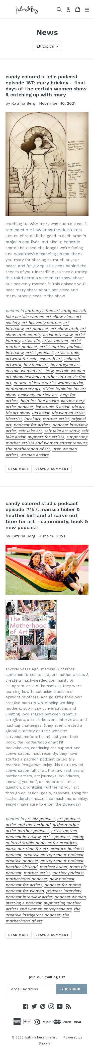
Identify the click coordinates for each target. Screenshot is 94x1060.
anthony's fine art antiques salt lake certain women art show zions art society (46, 316)
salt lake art (30, 430)
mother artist (56, 418)
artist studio (67, 352)
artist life (31, 340)
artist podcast (39, 352)
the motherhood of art (28, 448)
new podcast (61, 878)
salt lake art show (61, 430)
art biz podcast (40, 818)
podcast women (70, 896)
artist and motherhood (28, 824)
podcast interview (63, 890)
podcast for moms (62, 884)
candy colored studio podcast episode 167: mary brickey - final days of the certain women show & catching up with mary (46, 86)
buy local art (35, 364)
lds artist (40, 412)
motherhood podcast (26, 878)
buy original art (65, 364)
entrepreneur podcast (61, 860)
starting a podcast (23, 902)
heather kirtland (21, 866)
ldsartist (14, 418)
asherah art (50, 358)
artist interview (57, 334)
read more (18, 469)
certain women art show (29, 370)
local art (32, 418)
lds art (78, 406)
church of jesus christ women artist (48, 382)
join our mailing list (47, 977)
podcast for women (25, 890)
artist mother (55, 340)
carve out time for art (27, 848)
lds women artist (68, 412)
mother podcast (68, 872)
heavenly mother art (38, 394)
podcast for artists (32, 424)
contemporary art (23, 388)
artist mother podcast (27, 830)
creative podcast (22, 860)
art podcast (36, 328)
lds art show (18, 412)
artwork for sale (21, 358)
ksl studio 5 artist (52, 406)
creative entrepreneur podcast (53, 854)
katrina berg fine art (41, 1037)
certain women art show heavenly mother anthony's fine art (46, 376)
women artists (34, 454)
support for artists (46, 436)
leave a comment (52, 469)
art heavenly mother (41, 322)
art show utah (64, 328)
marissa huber (53, 866)
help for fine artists (39, 400)
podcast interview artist (29, 896)
